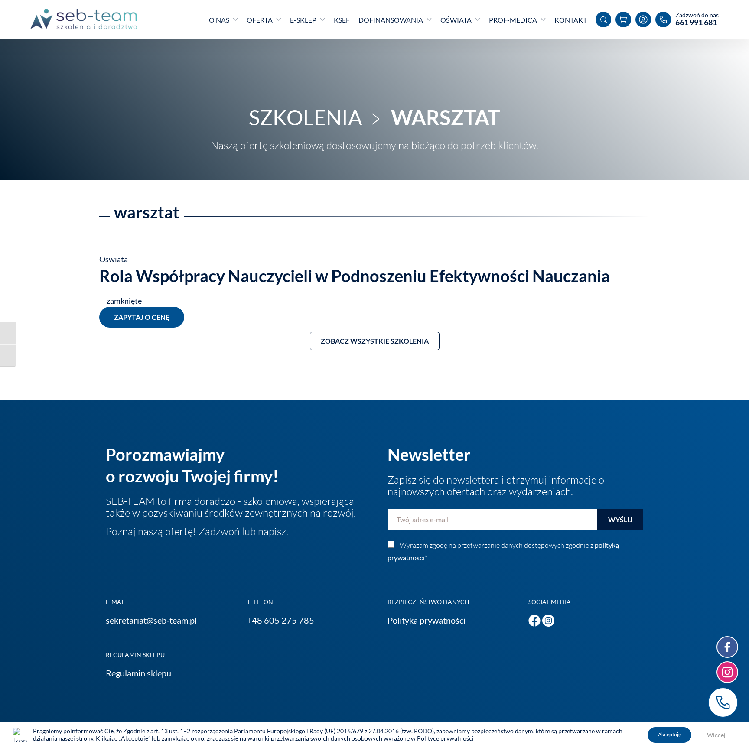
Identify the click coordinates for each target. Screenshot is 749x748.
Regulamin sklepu (138, 673)
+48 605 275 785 (280, 620)
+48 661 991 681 (723, 702)
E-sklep (303, 20)
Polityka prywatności (427, 620)
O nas (219, 20)
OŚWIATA (456, 20)
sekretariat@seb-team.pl (151, 620)
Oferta (260, 20)
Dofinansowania (390, 20)
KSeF (342, 20)
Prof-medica (513, 20)
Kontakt (570, 20)
